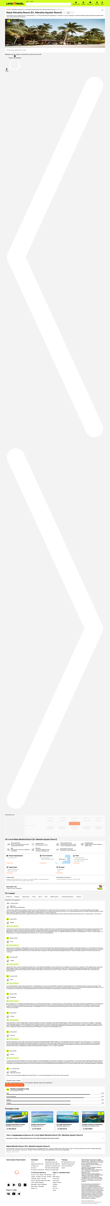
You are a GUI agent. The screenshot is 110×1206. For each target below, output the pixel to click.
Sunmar (55, 1186)
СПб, (45, 1174)
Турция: (33, 1176)
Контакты (33, 1167)
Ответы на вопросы (67, 1166)
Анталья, (44, 1176)
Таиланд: (33, 1178)
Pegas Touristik (57, 1182)
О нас (32, 1162)
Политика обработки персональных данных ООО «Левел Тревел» (91, 1202)
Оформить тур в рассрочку (52, 1166)
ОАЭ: (32, 1182)
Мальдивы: (34, 1184)
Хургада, (38, 1180)
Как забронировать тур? (68, 1162)
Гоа (36, 1188)
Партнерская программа (52, 1167)
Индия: (33, 1188)
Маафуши (44, 1184)
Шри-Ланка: (34, 1186)
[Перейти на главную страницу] (15, 3)
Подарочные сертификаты (52, 1164)
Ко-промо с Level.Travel (37, 1169)
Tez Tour (55, 1188)
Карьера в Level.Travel (37, 1164)
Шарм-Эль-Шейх (45, 1180)
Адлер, (42, 1174)
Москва (49, 1174)
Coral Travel (56, 1178)
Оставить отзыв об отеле (14, 1085)
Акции (63, 1167)
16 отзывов (10, 893)
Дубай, (36, 1182)
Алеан (54, 1190)
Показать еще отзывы (13, 1080)
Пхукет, (39, 1178)
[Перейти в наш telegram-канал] (19, 1193)
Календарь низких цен (51, 1162)
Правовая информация (87, 1200)
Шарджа (41, 1182)
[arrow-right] (99, 1107)
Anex (54, 1174)
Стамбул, (38, 1176)
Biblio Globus (56, 1176)
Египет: (33, 1180)
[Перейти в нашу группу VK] (8, 1193)
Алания (49, 1176)
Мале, (39, 1184)
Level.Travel (56, 1180)
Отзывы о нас (35, 1166)
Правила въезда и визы (68, 1164)
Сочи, (37, 1174)
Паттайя (43, 1178)
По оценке (15, 900)
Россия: (33, 1174)
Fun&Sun (55, 1184)
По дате (7, 900)
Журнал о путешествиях (51, 1169)
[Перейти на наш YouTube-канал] (14, 1193)
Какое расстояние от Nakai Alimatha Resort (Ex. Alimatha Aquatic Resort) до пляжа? (32, 1138)
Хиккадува (41, 1186)
